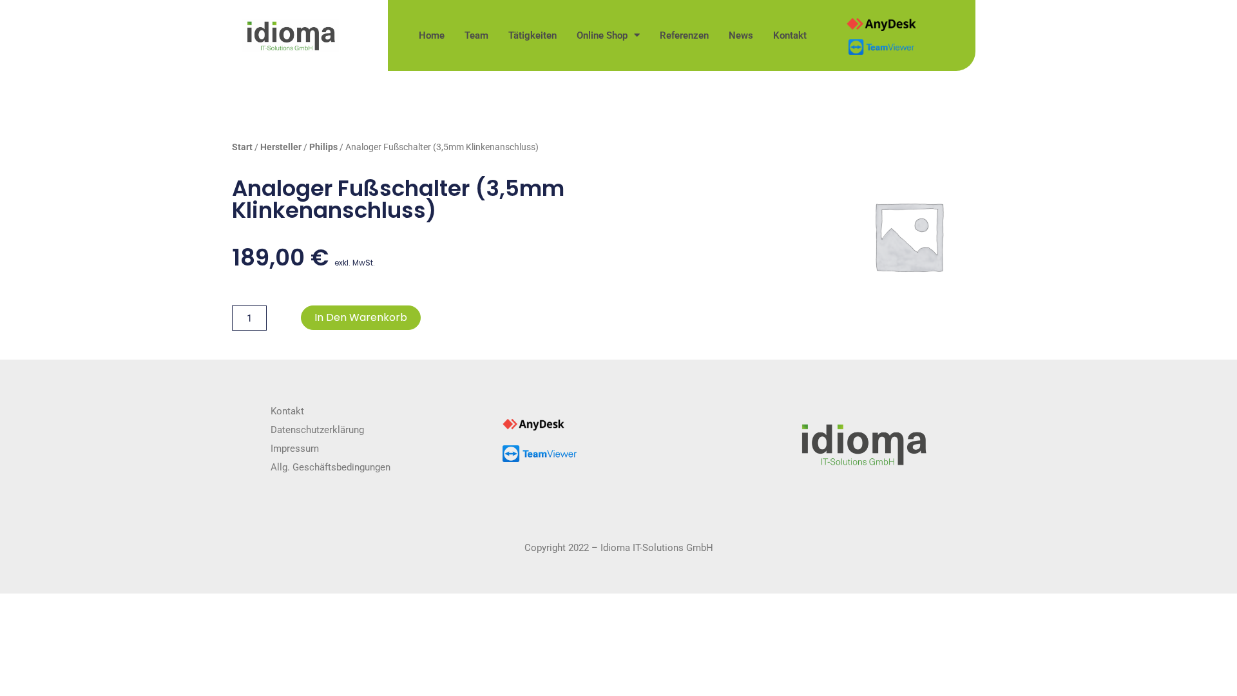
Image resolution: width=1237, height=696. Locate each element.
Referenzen (684, 35)
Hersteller (281, 147)
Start (242, 147)
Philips (323, 147)
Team (476, 35)
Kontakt (790, 35)
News (741, 35)
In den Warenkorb (360, 317)
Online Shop (602, 35)
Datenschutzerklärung (317, 430)
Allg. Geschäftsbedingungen (330, 467)
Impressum (295, 448)
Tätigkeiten (532, 35)
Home (432, 35)
